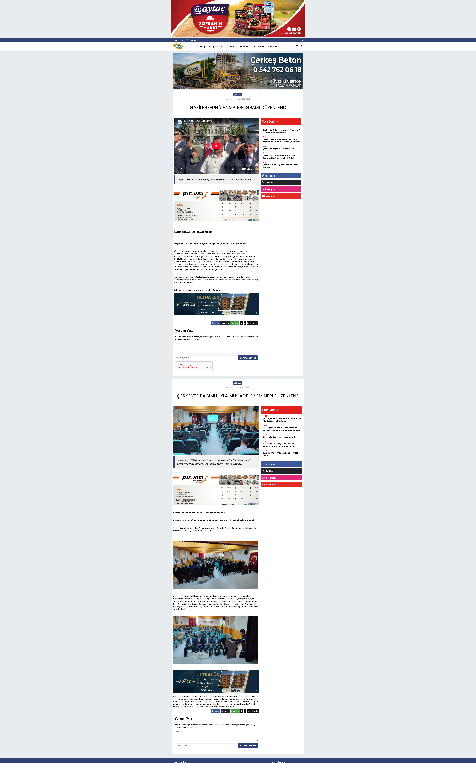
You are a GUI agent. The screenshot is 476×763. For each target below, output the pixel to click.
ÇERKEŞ (201, 46)
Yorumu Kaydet (248, 358)
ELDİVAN (231, 46)
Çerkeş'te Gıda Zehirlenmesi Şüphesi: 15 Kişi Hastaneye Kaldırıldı (281, 131)
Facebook (269, 176)
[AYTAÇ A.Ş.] (238, 18)
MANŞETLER (178, 40)
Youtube (270, 196)
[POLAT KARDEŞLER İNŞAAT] (216, 304)
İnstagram (270, 189)
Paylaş (216, 323)
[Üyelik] (302, 40)
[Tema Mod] (301, 46)
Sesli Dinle (253, 323)
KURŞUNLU (273, 46)
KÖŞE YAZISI (215, 46)
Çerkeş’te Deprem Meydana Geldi (279, 148)
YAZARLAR (192, 40)
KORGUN (259, 46)
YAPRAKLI (245, 46)
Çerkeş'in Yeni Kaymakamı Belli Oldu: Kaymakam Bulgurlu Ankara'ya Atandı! (281, 140)
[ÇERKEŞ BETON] (238, 71)
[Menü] (297, 46)
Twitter (269, 182)
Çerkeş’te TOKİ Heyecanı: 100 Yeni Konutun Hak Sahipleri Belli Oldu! (279, 156)
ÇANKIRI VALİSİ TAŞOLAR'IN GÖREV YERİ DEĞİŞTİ (280, 165)
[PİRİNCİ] (216, 206)
